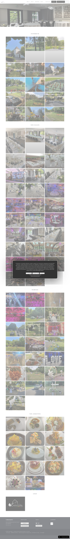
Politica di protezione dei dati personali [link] (35, 274)
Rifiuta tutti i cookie (35, 273)
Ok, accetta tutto (28, 273)
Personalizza (42, 273)
